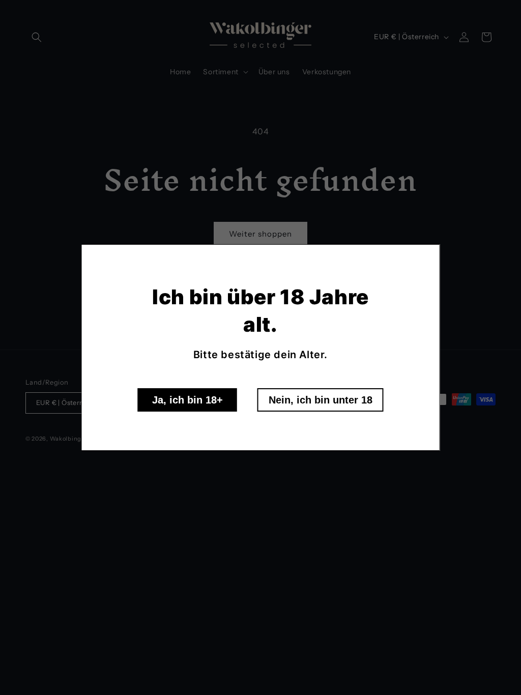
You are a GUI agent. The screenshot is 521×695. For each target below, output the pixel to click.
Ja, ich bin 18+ (187, 400)
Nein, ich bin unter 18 (320, 400)
